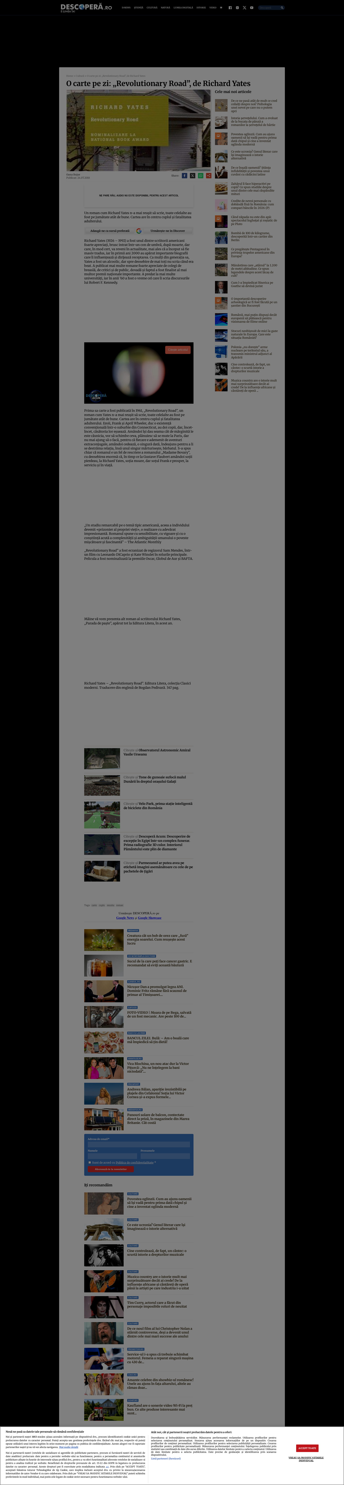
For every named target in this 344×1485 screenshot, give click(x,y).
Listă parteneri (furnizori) (166, 1458)
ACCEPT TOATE (307, 1448)
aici (107, 1467)
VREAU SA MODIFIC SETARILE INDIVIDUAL (306, 1459)
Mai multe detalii (68, 1447)
